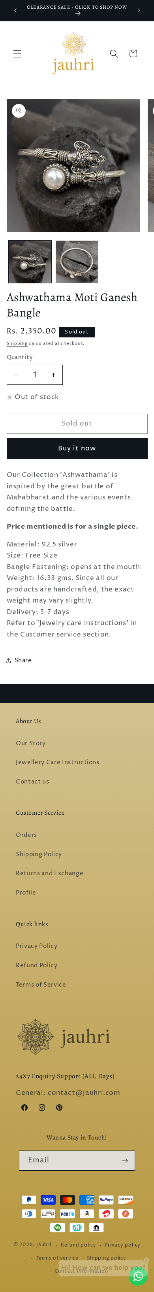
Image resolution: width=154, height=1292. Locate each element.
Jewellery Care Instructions (58, 762)
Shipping (17, 344)
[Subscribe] (124, 1161)
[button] (17, 53)
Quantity (20, 358)
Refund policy (78, 1245)
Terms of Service (41, 985)
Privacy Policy (36, 946)
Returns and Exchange (49, 873)
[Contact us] (138, 1276)
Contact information (81, 1271)
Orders (26, 835)
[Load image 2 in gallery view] (77, 262)
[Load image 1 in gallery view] (30, 262)
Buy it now (77, 448)
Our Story (31, 743)
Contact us (32, 782)
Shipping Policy (39, 854)
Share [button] (23, 660)
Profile (26, 893)
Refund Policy (37, 965)
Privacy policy (123, 1245)
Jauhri (43, 1245)
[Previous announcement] (15, 10)
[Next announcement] (139, 10)
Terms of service (57, 1258)
